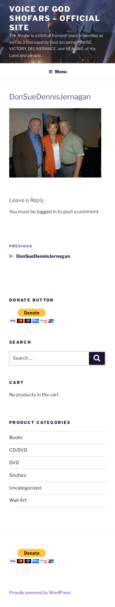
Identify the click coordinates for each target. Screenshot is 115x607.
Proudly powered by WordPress (40, 592)
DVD (14, 462)
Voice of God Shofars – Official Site (54, 18)
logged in (47, 211)
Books (16, 437)
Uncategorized (25, 488)
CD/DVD (18, 450)
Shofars (17, 475)
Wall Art (18, 500)
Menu (61, 71)
